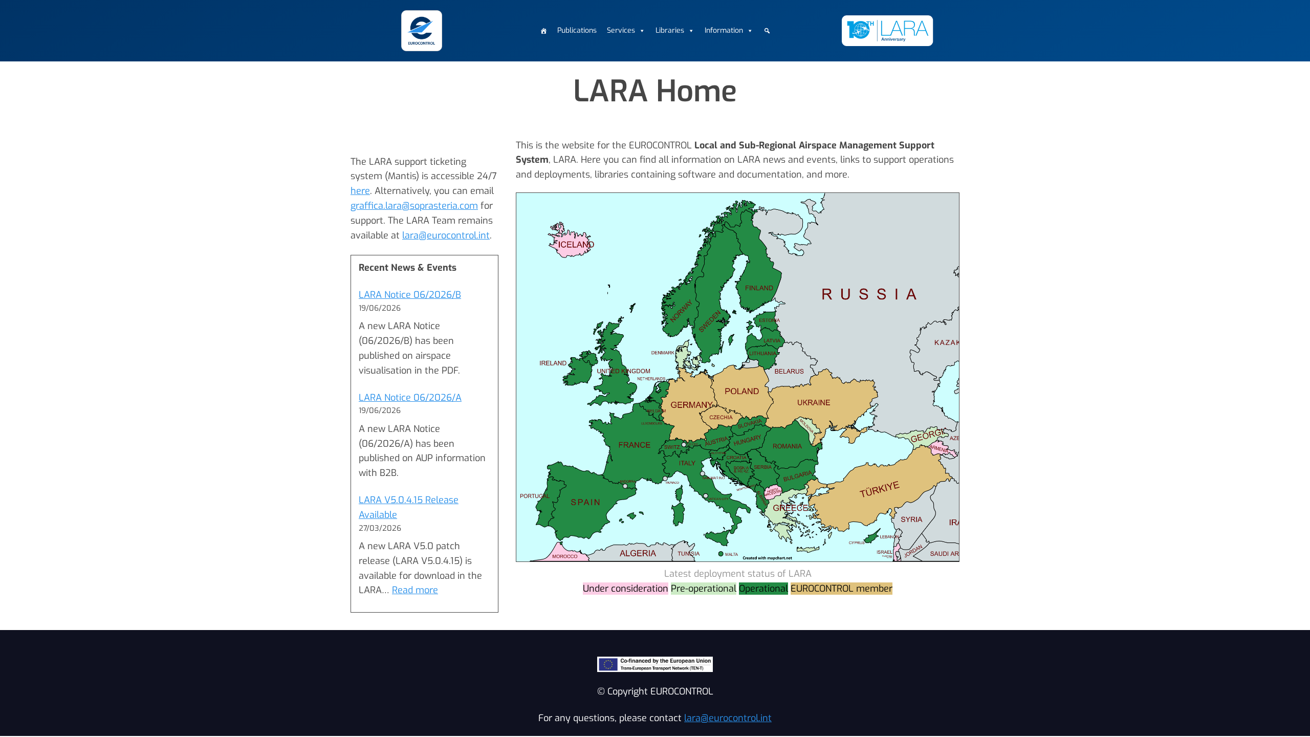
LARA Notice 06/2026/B (410, 295)
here (360, 191)
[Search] (767, 30)
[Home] (543, 30)
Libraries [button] (670, 30)
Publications (577, 30)
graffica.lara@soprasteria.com (414, 206)
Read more (415, 590)
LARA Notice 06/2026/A (410, 398)
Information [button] (724, 30)
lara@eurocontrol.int (446, 235)
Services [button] (621, 30)
